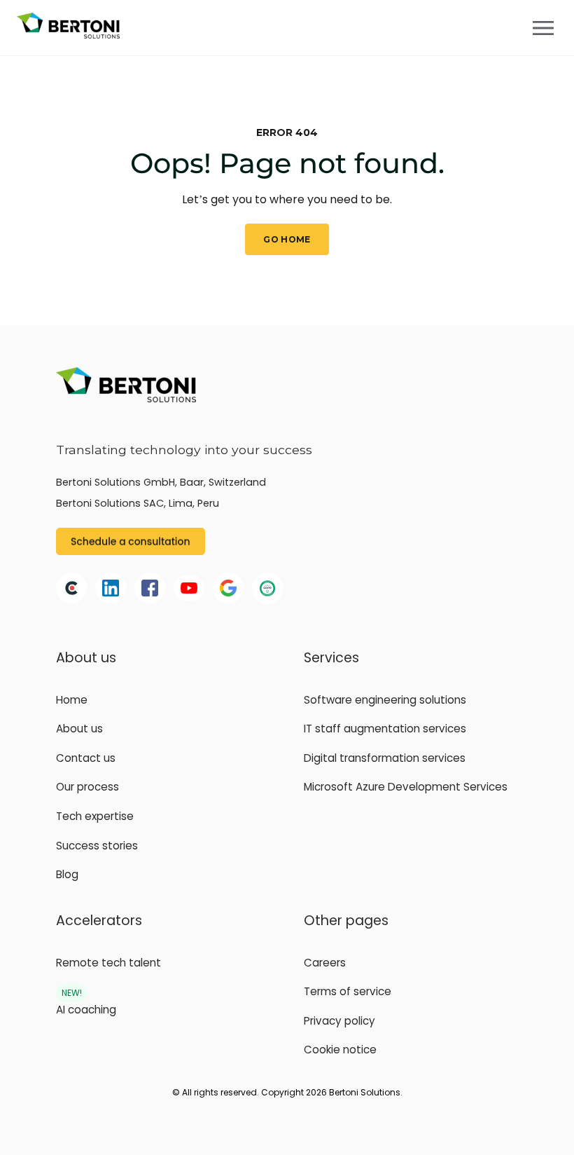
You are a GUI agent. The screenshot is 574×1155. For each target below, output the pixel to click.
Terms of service (347, 991)
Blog (67, 874)
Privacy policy (339, 1020)
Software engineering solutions (385, 699)
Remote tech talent (108, 962)
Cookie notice (340, 1049)
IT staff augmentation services (385, 728)
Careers (325, 962)
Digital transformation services (384, 758)
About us (79, 728)
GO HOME (287, 239)
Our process (87, 786)
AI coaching (86, 1009)
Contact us (85, 758)
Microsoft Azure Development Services (405, 786)
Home (72, 699)
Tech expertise (95, 816)
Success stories (97, 845)
